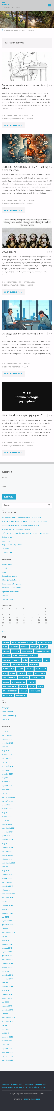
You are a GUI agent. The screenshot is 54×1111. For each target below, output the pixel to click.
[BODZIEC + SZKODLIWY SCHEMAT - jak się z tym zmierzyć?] (27, 148)
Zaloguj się (6, 708)
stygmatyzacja (38, 678)
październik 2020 (8, 863)
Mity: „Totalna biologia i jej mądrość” (22, 415)
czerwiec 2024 (7, 774)
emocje (44, 647)
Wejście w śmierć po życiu (12, 545)
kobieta (16, 651)
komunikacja (27, 651)
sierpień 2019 (7, 901)
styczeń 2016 (7, 1006)
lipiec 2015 (6, 1029)
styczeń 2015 (7, 1048)
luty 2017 (5, 971)
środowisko (35, 691)
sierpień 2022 (7, 801)
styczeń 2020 (7, 882)
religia (12, 673)
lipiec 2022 (6, 805)
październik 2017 (8, 959)
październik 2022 (8, 797)
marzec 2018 (7, 948)
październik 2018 (8, 932)
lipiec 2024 (6, 770)
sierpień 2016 (7, 983)
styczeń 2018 (7, 952)
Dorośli (4, 568)
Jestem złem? (7, 541)
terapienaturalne (10, 686)
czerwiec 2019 (7, 905)
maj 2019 (5, 909)
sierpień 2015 (7, 1025)
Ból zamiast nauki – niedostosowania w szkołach (23, 87)
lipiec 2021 (6, 836)
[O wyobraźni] (27, 233)
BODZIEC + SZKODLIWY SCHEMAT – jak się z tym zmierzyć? (25, 168)
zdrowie (24, 691)
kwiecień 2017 (7, 963)
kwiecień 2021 (7, 847)
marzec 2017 (7, 967)
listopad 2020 (7, 859)
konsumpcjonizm (42, 651)
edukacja (34, 647)
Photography (8, 669)
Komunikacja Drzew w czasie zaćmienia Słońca (20, 525)
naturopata (35, 660)
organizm (34, 664)
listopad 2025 (7, 739)
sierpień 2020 (7, 867)
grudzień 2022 (7, 789)
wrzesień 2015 (7, 1021)
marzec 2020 (7, 878)
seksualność (40, 673)
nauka (46, 660)
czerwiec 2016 (7, 986)
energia (6, 651)
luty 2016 (5, 1002)
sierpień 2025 (7, 747)
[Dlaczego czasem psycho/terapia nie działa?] (27, 315)
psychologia (41, 669)
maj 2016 (5, 990)
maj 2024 (5, 778)
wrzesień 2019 (7, 897)
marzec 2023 (7, 782)
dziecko (24, 647)
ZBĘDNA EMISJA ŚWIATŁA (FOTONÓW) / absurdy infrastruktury (26, 533)
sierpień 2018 (7, 936)
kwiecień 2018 (7, 944)
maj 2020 (5, 870)
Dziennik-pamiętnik (9, 576)
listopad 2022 (7, 793)
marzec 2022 (7, 816)
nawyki (6, 664)
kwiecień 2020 (7, 874)
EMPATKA (5, 548)
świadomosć (8, 695)
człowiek (14, 647)
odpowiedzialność (19, 664)
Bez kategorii (7, 564)
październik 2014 (8, 1060)
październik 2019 (8, 894)
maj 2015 (5, 1033)
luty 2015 (5, 1044)
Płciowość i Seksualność (11, 588)
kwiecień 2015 (7, 1037)
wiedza (23, 686)
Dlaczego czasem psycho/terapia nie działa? (22, 335)
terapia (31, 682)
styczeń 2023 (7, 785)
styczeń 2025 (7, 758)
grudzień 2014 (7, 1052)
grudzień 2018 (7, 925)
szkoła (6, 682)
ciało (5, 647)
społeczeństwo (9, 678)
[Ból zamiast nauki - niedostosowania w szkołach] (27, 66)
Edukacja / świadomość (14, 118)
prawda (29, 669)
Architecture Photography (23, 642)
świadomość (21, 695)
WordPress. (35, 1099)
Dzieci (4, 572)
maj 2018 (5, 940)
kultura (6, 656)
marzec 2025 (7, 754)
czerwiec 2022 (7, 809)
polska (20, 669)
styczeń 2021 (7, 851)
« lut (3, 631)
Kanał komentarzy (9, 715)
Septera (25, 1099)
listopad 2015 (7, 1014)
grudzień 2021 (7, 824)
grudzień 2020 (7, 855)
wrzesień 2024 (7, 766)
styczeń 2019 (7, 921)
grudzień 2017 (7, 956)
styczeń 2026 (7, 735)
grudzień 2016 (7, 975)
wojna (32, 686)
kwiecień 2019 (7, 913)
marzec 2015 (7, 1041)
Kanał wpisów (7, 712)
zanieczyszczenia (10, 691)
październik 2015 (8, 1017)
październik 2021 (8, 828)
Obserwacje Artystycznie (11, 584)
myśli (25, 660)
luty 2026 (5, 731)
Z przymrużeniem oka (10, 591)
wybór (40, 686)
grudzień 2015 (7, 1010)
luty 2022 (5, 820)
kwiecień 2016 (7, 994)
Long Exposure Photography (24, 656)
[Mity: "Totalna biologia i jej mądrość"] (27, 396)
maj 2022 (5, 812)
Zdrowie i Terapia (20, 367)
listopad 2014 (7, 1056)
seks (30, 673)
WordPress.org (8, 719)
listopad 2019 (7, 890)
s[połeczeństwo (18, 682)
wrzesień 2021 (7, 832)
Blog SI (6, 4)
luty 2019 (5, 917)
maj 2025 (5, 751)
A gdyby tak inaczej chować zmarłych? (17, 529)
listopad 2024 (7, 762)
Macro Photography (11, 660)
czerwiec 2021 (7, 839)
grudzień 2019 (7, 886)
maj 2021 (5, 843)
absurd (6, 642)
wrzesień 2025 (7, 743)
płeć (4, 673)
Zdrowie (29, 118)
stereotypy (23, 678)
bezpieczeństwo (44, 642)
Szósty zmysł (7, 537)
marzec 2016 (7, 998)
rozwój (22, 673)
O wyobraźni (9, 251)
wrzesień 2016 (7, 979)
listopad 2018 (7, 929)
